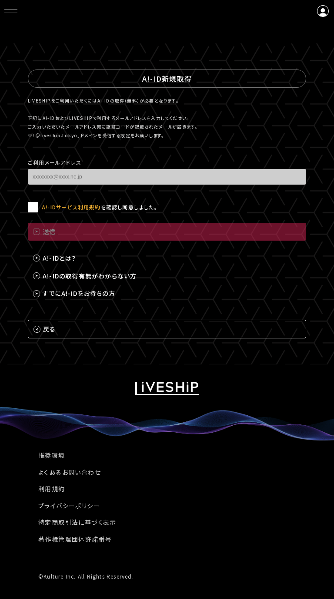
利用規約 (51, 488)
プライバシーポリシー (69, 505)
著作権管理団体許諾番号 (75, 539)
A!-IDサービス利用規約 (71, 207)
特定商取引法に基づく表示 (77, 522)
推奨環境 (51, 455)
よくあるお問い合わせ (69, 472)
